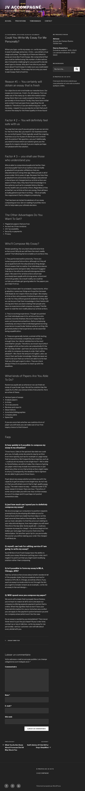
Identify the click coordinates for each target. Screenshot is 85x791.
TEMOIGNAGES (35, 21)
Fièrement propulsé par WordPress (48, 786)
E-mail (8, 706)
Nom (7, 695)
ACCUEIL (8, 21)
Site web (8, 717)
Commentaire (11, 667)
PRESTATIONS (20, 21)
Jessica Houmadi (32, 34)
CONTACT (48, 21)
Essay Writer (14, 640)
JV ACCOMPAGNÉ (23, 7)
